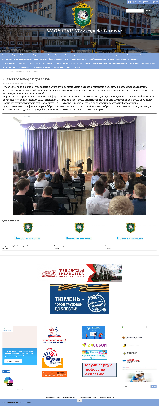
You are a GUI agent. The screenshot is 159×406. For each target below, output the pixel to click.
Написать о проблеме (13, 361)
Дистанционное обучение (136, 55)
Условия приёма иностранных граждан (124, 63)
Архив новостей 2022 (10, 71)
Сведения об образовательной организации (28, 55)
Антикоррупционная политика (100, 55)
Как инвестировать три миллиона (66, 246)
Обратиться (118, 55)
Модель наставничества (66, 63)
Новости (34, 71)
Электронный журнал (88, 397)
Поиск (124, 3)
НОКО (67, 59)
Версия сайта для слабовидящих (144, 2)
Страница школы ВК (106, 397)
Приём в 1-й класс (83, 63)
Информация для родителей (127, 59)
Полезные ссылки (70, 397)
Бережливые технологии (45, 63)
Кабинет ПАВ (25, 71)
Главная (5, 55)
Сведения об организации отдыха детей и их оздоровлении (41, 67)
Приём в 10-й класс (100, 63)
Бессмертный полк (9, 67)
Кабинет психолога (74, 67)
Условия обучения (54, 55)
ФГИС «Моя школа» (56, 59)
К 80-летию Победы (148, 63)
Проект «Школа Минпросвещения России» (18, 63)
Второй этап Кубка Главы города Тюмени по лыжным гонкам (25, 246)
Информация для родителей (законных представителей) (93, 59)
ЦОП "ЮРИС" (26, 402)
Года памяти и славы (52, 397)
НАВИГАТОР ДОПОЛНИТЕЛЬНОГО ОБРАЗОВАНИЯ (20, 59)
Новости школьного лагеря (115, 246)
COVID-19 (43, 59)
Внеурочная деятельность (75, 55)
